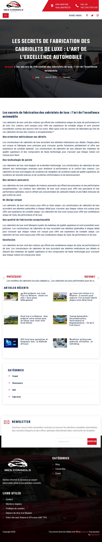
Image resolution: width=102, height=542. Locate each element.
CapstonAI (95, 534)
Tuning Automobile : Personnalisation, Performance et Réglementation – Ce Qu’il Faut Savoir (82, 320)
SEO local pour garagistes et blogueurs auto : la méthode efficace (34, 341)
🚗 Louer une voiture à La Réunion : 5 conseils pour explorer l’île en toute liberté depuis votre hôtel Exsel (83, 296)
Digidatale (85, 531)
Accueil (9, 67)
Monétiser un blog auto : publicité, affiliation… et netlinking (81, 341)
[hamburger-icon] (6, 15)
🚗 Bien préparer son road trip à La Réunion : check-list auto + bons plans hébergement (34, 296)
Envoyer (92, 441)
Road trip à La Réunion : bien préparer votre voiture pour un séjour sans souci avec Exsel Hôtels (34, 319)
